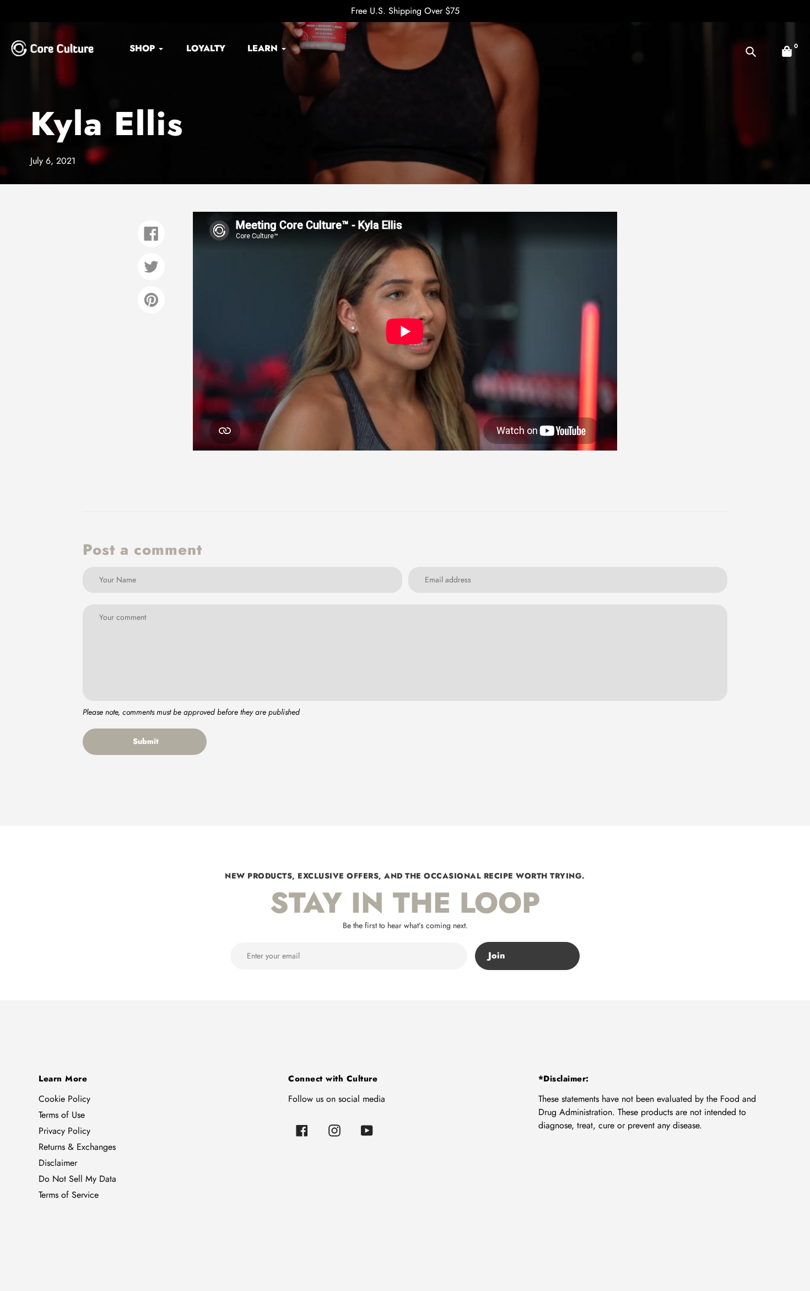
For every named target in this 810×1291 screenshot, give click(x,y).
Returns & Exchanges (77, 1146)
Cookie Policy (64, 1098)
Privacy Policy (64, 1130)
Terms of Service (69, 1194)
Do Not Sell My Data (77, 1178)
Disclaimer (58, 1162)
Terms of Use (62, 1114)
